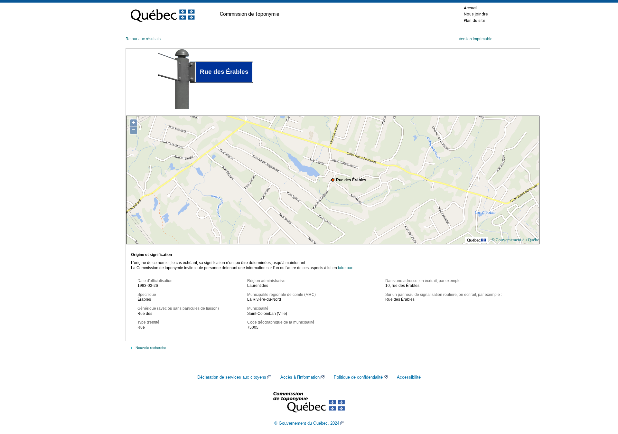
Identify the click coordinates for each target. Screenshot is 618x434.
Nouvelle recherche (151, 348)
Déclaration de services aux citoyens (231, 377)
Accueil (470, 7)
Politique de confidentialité (358, 377)
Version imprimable (475, 39)
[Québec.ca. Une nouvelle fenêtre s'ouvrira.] (162, 14)
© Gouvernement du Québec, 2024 (306, 423)
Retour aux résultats (143, 39)
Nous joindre (476, 14)
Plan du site (474, 20)
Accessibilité (409, 377)
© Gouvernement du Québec (516, 239)
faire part (345, 268)
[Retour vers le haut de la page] (601, 398)
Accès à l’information (300, 377)
